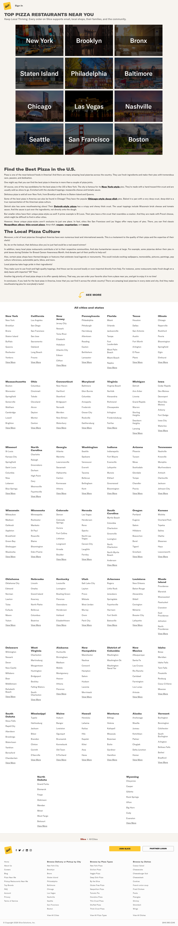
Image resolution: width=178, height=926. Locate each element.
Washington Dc (114, 660)
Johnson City (164, 488)
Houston (137, 320)
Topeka (161, 525)
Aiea (84, 749)
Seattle (85, 451)
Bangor (59, 723)
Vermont (163, 713)
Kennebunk (61, 744)
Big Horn (130, 807)
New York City (53, 865)
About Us (8, 865)
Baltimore (86, 385)
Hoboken (60, 344)
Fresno (34, 357)
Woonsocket (164, 597)
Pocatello (162, 673)
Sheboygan (10, 546)
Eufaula (9, 610)
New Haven (61, 385)
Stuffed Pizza (95, 905)
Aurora (59, 528)
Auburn (59, 717)
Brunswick (61, 739)
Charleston (112, 528)
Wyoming (132, 776)
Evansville (112, 462)
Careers (7, 869)
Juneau (136, 728)
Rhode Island (162, 581)
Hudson (85, 681)
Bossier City (138, 615)
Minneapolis (36, 514)
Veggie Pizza (95, 873)
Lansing (136, 428)
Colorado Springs (60, 521)
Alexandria (112, 396)
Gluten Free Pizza (97, 885)
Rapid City (10, 726)
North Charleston (112, 545)
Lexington (111, 539)
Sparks (85, 530)
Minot (40, 810)
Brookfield (10, 536)
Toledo (34, 396)
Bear (7, 678)
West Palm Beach (112, 351)
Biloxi (33, 733)
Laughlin (86, 549)
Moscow (162, 689)
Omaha (34, 588)
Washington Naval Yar (112, 667)
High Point (36, 475)
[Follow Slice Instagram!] (31, 850)
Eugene (136, 520)
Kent (84, 488)
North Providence (163, 627)
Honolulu (86, 717)
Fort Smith (112, 615)
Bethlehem (87, 352)
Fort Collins (61, 533)
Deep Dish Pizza (96, 877)
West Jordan (87, 604)
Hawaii (86, 713)
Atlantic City (62, 350)
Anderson (111, 560)
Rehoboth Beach (10, 690)
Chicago (162, 320)
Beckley (34, 681)
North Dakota (42, 778)
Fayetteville (36, 491)
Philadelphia (87, 320)
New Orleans (139, 583)
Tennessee (165, 447)
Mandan (41, 805)
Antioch (161, 472)
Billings (110, 717)
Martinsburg (36, 660)
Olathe (161, 536)
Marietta (60, 456)
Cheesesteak (138, 877)
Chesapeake (113, 407)
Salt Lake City (88, 583)
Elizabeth (60, 339)
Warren (136, 407)
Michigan (139, 381)
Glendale (137, 472)
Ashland (60, 615)
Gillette (129, 791)
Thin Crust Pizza (97, 901)
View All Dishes (139, 915)
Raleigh (34, 459)
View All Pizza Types (98, 915)
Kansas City (11, 456)
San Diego (36, 325)
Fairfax (110, 423)
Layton (85, 588)
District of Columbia (114, 649)
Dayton (34, 412)
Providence (163, 586)
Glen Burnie (87, 391)
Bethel (161, 752)
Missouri (11, 447)
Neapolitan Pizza (97, 889)
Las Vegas (86, 514)
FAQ (6, 889)
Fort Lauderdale (112, 343)
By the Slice (95, 881)
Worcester (10, 391)
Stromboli (137, 905)
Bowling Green (63, 594)
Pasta (135, 893)
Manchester (87, 655)
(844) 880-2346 (168, 922)
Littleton (60, 538)
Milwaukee (10, 514)
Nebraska (37, 579)
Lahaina (85, 723)
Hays (160, 546)
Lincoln (34, 583)
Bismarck (41, 789)
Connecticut (64, 381)
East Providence (163, 614)
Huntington (36, 671)
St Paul (34, 530)
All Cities (93, 839)
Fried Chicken (138, 889)
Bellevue (86, 478)
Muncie (110, 472)
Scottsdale (138, 467)
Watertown (10, 742)
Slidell (135, 599)
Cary (33, 481)
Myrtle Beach (113, 517)
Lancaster (86, 357)
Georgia (61, 447)
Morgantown (37, 665)
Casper (129, 786)
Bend (135, 541)
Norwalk (60, 407)
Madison (9, 520)
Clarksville (163, 478)
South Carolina (112, 512)
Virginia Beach (114, 385)
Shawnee (162, 541)
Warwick (162, 591)
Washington (90, 447)
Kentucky (62, 579)
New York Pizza (96, 865)
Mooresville (36, 486)
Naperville (163, 325)
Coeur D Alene (165, 683)
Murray (85, 610)
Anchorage (138, 717)
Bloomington (164, 341)
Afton (129, 802)
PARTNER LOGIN (158, 848)
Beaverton (137, 536)
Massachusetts (15, 381)
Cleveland (35, 402)
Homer (136, 755)
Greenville (112, 533)
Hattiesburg (36, 723)
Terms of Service (11, 901)
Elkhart (110, 478)
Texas (136, 316)
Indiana (112, 447)
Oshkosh (9, 525)
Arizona (138, 447)
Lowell (8, 417)
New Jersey (60, 318)
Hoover (59, 678)
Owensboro (61, 604)
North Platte (37, 604)
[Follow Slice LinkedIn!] (27, 850)
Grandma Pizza (96, 897)
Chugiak (136, 744)
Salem (135, 525)
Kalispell (111, 728)
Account (7, 893)
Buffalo (9, 341)
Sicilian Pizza (95, 869)
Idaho (161, 647)
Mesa (135, 462)
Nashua (85, 660)
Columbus (35, 385)
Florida (111, 316)
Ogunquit (60, 733)
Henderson (87, 520)
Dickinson (42, 800)
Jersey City (61, 323)
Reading (86, 341)
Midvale (85, 599)
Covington (137, 604)
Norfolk (110, 391)
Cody (128, 813)
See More (94, 294)
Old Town (60, 749)
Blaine (34, 541)
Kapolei (85, 739)
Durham (34, 470)
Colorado (62, 510)
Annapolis (86, 402)
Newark (60, 328)
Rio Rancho (138, 671)
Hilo (83, 733)
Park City (86, 620)
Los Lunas (137, 687)
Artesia (136, 692)
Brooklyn (9, 325)
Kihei (84, 744)
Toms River (61, 334)
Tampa (110, 336)
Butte (109, 744)
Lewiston (60, 728)
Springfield (163, 347)
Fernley (85, 554)
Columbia (86, 396)
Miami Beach (113, 357)
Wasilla (136, 723)
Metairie (136, 610)
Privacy (7, 897)
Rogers (110, 583)
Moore (8, 615)
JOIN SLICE (124, 849)
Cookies (136, 881)
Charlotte (35, 454)
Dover (8, 662)
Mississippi (38, 713)
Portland (137, 514)
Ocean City (87, 412)
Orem (84, 615)
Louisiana (139, 579)
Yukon (8, 620)
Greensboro (36, 465)
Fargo (40, 794)
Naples (110, 363)
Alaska (137, 713)
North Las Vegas (86, 537)
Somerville (10, 402)
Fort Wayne (112, 456)
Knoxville (162, 456)
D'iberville (35, 755)
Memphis (162, 462)
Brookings (10, 736)
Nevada (87, 510)
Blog (6, 873)
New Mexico (137, 649)
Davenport (163, 396)
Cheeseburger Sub (140, 873)
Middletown (11, 683)
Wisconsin (12, 510)
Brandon (35, 739)
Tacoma (85, 472)
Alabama (62, 647)
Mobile (59, 668)
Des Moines (163, 391)
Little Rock (112, 588)
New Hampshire (89, 649)
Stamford (60, 396)
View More (10, 362)
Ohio (34, 381)
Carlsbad (137, 676)
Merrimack (87, 692)
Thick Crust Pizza (97, 909)
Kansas (163, 510)
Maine (60, 713)
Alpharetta (61, 472)
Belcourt (41, 821)
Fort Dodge (163, 415)
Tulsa (7, 604)
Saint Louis (10, 467)
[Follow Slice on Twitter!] (19, 850)
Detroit (136, 385)
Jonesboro (112, 594)
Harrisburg (87, 331)
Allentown (86, 336)
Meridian (162, 657)
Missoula (111, 733)
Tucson (136, 456)
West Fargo (42, 816)
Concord (86, 665)
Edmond (9, 588)
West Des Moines (162, 403)
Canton (34, 423)
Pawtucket (163, 602)
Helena (110, 723)
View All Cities (53, 915)
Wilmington (10, 652)
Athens (59, 488)
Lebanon (9, 483)
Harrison (111, 610)
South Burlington (163, 735)
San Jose (35, 336)
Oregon (137, 510)
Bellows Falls (164, 747)
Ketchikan (137, 733)
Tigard (136, 546)
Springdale (112, 599)
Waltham (9, 407)
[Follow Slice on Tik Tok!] (23, 850)
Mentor (34, 417)
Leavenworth (164, 552)
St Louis (9, 451)
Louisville (60, 583)
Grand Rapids (139, 402)
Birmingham (62, 657)
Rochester (10, 352)
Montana (113, 713)
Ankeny (161, 409)
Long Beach (36, 352)
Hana (84, 755)
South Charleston (36, 693)
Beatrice (35, 620)
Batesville (111, 620)
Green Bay (10, 541)
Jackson (161, 483)
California (37, 316)
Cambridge (10, 412)
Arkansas (113, 579)
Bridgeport (61, 402)
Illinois (162, 316)
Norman (9, 594)
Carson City (87, 544)
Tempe (136, 478)
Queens (9, 347)
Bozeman (111, 739)
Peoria (161, 336)
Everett (85, 467)
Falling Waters (38, 687)
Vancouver (87, 462)
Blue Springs (11, 488)
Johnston (162, 621)
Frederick (86, 407)
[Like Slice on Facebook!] (16, 850)
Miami (110, 320)
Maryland (88, 381)
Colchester (163, 728)
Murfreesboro (164, 467)
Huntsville (61, 652)
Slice (83, 839)
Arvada (59, 549)
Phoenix (136, 451)
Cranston (162, 607)
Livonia (136, 396)
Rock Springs (132, 797)
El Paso (136, 352)
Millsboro (9, 673)
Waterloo (162, 426)
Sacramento (36, 341)
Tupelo (34, 717)
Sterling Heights (136, 413)
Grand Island (37, 594)
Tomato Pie (94, 893)
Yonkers (9, 357)
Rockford (162, 331)
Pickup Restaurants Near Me (16, 881)
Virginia (112, 381)
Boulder (60, 554)
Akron (34, 407)
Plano (135, 357)
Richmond (111, 402)
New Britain (61, 417)
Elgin (160, 352)
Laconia (85, 687)
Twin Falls (162, 668)
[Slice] (7, 6)
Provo (84, 594)
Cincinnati (35, 391)
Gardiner (111, 749)
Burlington (163, 717)
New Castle (10, 668)
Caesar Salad (138, 865)
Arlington (137, 347)
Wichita (161, 514)
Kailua (85, 728)
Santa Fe (137, 660)
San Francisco (37, 331)
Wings (135, 909)
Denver (59, 514)
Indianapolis (113, 451)
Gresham (137, 552)
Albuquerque (139, 655)
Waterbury (61, 423)
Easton (85, 347)
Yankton (9, 747)
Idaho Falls (163, 662)
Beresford (10, 752)
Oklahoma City (12, 583)
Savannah (61, 467)
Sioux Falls (10, 721)
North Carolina (36, 449)
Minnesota (38, 510)
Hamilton (111, 755)
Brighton (9, 423)
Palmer (136, 739)
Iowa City (162, 420)
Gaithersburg (88, 423)
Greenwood (112, 483)
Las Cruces (138, 665)
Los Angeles (36, 320)
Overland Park (164, 520)
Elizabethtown (63, 620)
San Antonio (138, 331)
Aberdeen (10, 731)
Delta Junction (139, 749)
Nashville (162, 451)
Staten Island (11, 336)
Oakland (35, 347)
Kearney (35, 599)
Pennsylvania (91, 316)
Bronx (8, 331)
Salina (161, 530)
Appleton (9, 530)
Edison (59, 355)
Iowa (161, 381)
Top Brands (9, 885)
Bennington (163, 723)
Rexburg (162, 678)
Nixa (7, 478)
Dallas (135, 325)
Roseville (35, 536)
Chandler (137, 483)
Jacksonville (112, 331)
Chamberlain (11, 758)
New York (11, 316)
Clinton (34, 744)
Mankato (35, 525)
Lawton (9, 599)
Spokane (86, 456)
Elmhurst (162, 357)
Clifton (59, 360)
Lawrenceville (62, 462)
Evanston (130, 818)
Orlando (111, 325)
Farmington (138, 681)
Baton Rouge (139, 588)
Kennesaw (61, 483)
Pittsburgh (87, 325)
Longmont (61, 544)
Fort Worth (138, 341)
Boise (160, 652)
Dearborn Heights (137, 422)
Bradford (162, 757)
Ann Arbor (137, 391)
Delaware (11, 647)
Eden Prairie (36, 552)
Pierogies (136, 897)
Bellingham (87, 483)
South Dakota (10, 715)
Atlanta (59, 451)
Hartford (60, 391)
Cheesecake (138, 869)
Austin (136, 336)
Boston (8, 385)
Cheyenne (131, 781)
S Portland (61, 755)
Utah (85, 579)
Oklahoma (12, 579)
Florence (60, 599)
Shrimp (136, 901)
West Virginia (36, 649)
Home (6, 862)
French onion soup (140, 885)
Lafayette (111, 467)
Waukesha (10, 552)
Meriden (60, 412)
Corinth (34, 749)
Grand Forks (43, 784)
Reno (84, 525)
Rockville (86, 417)
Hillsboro (137, 530)
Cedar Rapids (164, 385)
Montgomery (62, 673)
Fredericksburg (114, 417)
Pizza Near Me (10, 877)
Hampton (86, 671)
